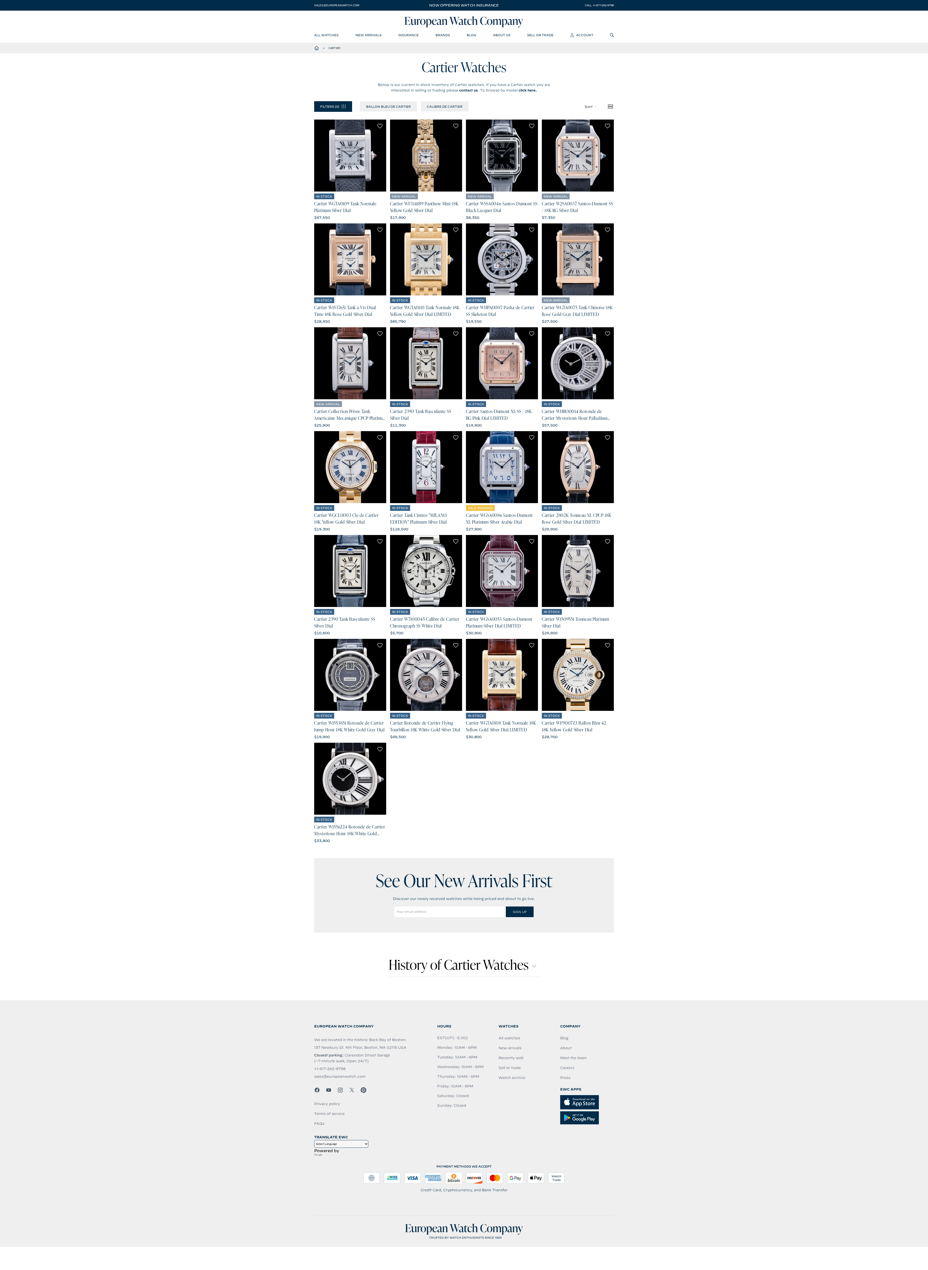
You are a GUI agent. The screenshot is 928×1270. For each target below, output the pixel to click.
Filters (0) (329, 106)
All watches (509, 1038)
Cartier (334, 48)
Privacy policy (327, 1104)
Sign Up (520, 911)
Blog (564, 1038)
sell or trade (540, 35)
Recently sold (511, 1058)
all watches (326, 35)
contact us (468, 90)
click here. (528, 90)
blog (471, 35)
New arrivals (510, 1048)
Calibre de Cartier (445, 106)
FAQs (319, 1124)
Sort (589, 107)
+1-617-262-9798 (330, 1069)
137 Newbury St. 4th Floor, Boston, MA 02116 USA (360, 1047)
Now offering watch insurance (464, 5)
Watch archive (512, 1078)
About (566, 1048)
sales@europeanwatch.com (336, 5)
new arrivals (368, 35)
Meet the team (573, 1058)
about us (501, 35)
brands (442, 35)
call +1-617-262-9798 (599, 5)
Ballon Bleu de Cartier (388, 106)
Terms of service (329, 1114)
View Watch (350, 155)
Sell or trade (510, 1068)
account (584, 35)
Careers (567, 1068)
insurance (408, 35)
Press (565, 1078)
